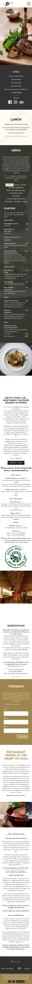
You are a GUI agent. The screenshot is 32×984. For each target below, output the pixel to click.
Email (5, 726)
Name (6, 709)
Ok (9, 981)
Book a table (16, 676)
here (22, 666)
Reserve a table (16, 462)
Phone (5, 718)
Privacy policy (20, 981)
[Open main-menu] (29, 4)
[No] (30, 979)
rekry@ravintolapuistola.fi (17, 870)
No (13, 981)
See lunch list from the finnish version (16, 136)
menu (3, 540)
